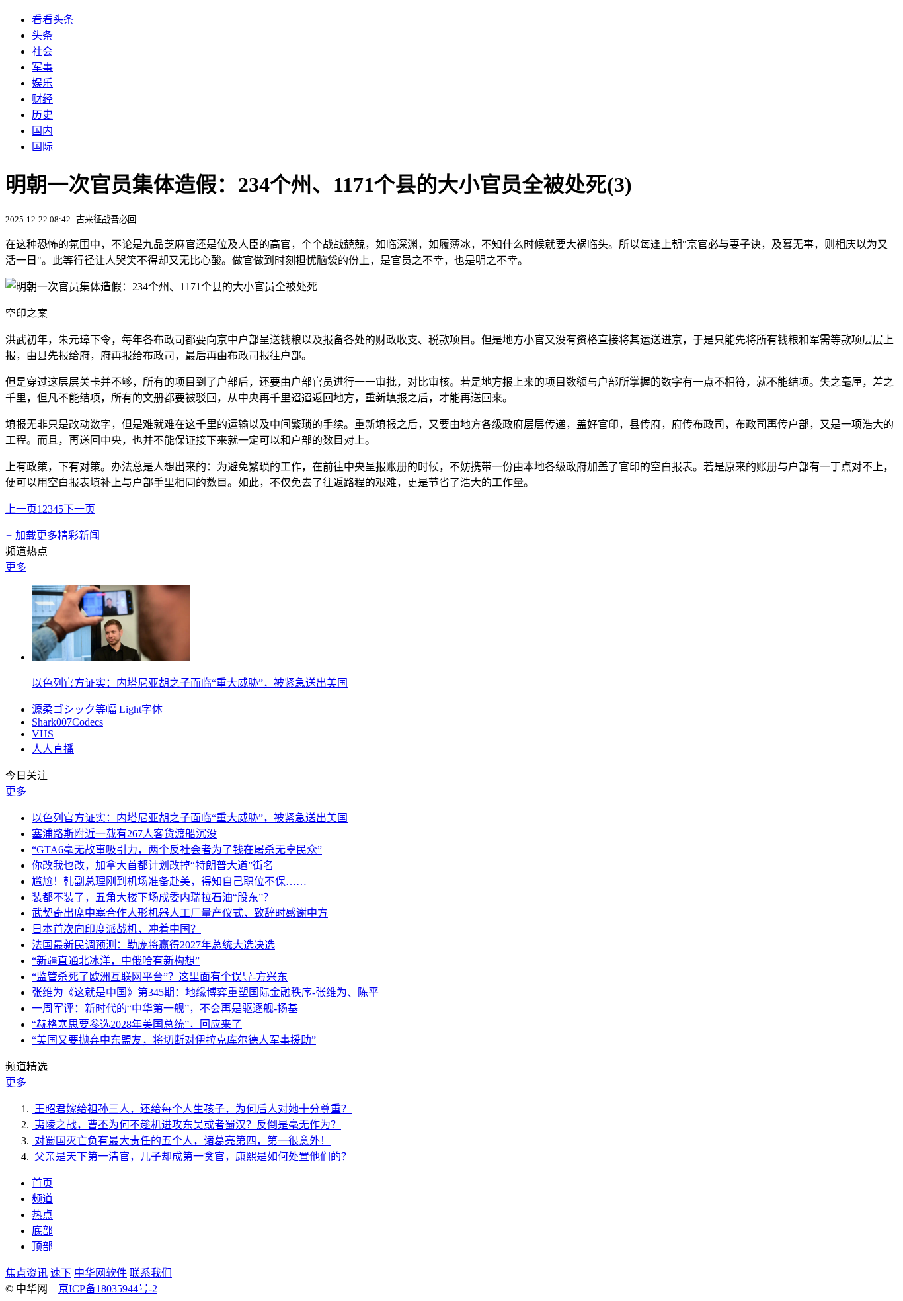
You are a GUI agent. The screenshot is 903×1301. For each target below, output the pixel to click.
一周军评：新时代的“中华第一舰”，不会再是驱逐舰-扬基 (165, 1008)
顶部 (42, 1246)
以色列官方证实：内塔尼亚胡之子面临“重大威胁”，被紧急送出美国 (190, 683)
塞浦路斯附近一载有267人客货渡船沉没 (124, 833)
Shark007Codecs (67, 722)
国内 (42, 130)
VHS (43, 733)
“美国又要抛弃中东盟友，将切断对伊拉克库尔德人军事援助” (174, 1040)
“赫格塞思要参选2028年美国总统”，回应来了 (137, 1024)
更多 (15, 567)
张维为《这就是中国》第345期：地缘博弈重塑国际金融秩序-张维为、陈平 (205, 992)
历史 (42, 114)
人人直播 (53, 749)
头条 (42, 35)
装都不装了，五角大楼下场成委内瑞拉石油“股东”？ (153, 897)
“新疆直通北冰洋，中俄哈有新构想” (116, 960)
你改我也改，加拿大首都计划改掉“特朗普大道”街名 (153, 865)
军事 (42, 67)
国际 (42, 146)
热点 (42, 1214)
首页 (42, 1183)
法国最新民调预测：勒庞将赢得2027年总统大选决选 (153, 944)
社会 (42, 51)
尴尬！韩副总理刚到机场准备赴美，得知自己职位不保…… (169, 881)
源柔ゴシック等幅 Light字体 (97, 709)
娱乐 (42, 83)
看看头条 (53, 19)
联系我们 (151, 1273)
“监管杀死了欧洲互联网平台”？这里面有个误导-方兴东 (160, 976)
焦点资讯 (26, 1273)
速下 (60, 1273)
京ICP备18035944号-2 (107, 1288)
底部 (42, 1230)
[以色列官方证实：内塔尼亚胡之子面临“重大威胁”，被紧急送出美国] (111, 657)
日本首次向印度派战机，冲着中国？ (116, 929)
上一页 (21, 509)
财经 (42, 99)
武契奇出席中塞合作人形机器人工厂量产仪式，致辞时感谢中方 (180, 913)
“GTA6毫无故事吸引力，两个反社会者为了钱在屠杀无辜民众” (177, 849)
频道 (42, 1198)
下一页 (79, 509)
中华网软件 (100, 1273)
